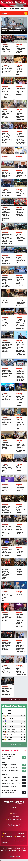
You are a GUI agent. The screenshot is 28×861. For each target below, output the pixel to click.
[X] (11, 825)
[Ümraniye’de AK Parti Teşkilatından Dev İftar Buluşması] (7, 478)
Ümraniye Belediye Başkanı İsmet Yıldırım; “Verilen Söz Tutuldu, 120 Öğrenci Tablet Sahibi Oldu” (21, 138)
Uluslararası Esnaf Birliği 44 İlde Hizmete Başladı (7, 174)
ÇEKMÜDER (19, 158)
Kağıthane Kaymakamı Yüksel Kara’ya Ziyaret (21, 174)
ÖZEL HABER (17, 848)
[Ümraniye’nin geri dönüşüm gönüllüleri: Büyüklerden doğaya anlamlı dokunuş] (7, 335)
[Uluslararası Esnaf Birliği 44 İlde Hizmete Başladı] (7, 164)
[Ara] (2, 6)
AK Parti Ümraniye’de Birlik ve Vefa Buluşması (6, 193)
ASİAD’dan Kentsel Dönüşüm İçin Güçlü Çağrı (6, 49)
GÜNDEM (4, 9)
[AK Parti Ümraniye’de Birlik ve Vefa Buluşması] (7, 183)
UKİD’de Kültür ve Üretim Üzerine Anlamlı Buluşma (7, 115)
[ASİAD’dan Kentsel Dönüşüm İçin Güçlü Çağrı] (7, 39)
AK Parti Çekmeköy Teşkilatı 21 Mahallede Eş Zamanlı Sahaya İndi (20, 115)
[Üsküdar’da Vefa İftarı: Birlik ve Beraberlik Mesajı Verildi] (7, 498)
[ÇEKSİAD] (7, 150)
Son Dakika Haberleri (6, 841)
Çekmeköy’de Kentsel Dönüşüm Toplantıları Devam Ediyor (7, 691)
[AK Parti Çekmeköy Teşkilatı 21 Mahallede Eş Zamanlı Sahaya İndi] (20, 104)
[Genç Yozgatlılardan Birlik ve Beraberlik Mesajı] (20, 39)
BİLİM (24, 850)
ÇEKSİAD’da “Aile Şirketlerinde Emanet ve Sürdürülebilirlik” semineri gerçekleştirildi (21, 647)
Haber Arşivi (20, 841)
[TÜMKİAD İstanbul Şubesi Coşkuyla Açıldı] (7, 311)
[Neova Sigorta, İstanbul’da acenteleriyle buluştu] (20, 183)
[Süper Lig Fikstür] (25, 750)
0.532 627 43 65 (15, 816)
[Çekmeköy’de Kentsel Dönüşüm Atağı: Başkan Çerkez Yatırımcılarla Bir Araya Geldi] (7, 226)
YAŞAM (14, 852)
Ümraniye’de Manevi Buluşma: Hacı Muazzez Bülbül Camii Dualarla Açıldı (21, 670)
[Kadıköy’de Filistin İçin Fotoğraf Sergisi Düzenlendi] (7, 249)
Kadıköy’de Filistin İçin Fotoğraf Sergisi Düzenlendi (6, 260)
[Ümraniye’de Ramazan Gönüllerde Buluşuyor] (20, 562)
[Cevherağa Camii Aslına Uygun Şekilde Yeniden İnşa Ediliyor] (7, 362)
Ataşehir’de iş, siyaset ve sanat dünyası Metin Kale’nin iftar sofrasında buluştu (7, 531)
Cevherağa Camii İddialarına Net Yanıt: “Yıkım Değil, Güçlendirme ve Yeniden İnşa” (6, 215)
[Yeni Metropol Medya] (12, 2)
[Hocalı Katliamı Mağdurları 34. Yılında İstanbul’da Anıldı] (7, 585)
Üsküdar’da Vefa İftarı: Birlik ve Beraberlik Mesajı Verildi (6, 509)
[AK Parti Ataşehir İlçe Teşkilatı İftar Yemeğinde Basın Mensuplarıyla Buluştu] (20, 435)
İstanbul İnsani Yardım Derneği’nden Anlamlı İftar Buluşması (7, 552)
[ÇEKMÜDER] (20, 150)
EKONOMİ (4, 850)
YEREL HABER (19, 9)
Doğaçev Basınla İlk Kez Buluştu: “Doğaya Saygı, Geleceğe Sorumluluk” (7, 282)
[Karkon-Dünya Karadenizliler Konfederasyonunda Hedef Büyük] (7, 59)
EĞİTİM (20, 850)
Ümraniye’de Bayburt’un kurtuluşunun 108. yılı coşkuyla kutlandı (6, 646)
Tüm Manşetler (20, 836)
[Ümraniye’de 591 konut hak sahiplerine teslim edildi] (7, 387)
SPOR (9, 850)
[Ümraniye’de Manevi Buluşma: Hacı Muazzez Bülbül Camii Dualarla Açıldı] (20, 659)
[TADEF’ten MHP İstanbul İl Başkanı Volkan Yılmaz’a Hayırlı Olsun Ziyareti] (7, 81)
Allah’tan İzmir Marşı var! (7, 301)
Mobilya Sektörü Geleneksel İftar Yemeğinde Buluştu (19, 530)
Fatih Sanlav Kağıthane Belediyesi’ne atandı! (6, 422)
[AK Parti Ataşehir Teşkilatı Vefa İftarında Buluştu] (7, 435)
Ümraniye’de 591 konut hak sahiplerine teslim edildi (6, 397)
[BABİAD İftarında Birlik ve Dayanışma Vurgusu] (20, 478)
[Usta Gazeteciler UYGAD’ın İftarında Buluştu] (20, 542)
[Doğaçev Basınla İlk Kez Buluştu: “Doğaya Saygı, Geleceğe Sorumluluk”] (7, 270)
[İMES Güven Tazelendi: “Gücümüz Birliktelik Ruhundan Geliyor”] (20, 59)
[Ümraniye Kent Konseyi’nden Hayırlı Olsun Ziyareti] (20, 293)
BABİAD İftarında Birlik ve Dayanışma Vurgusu (20, 488)
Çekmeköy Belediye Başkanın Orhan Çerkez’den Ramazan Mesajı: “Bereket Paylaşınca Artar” (19, 621)
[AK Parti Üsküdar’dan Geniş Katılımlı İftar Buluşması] (7, 458)
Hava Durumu (8, 833)
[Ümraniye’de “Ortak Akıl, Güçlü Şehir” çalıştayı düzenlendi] (7, 659)
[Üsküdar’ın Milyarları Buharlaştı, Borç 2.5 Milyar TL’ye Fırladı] (20, 226)
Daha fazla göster (14, 699)
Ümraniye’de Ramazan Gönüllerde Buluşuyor (20, 572)
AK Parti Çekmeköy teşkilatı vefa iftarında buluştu (6, 618)
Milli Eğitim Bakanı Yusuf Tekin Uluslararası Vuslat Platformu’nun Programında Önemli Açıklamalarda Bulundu (20, 349)
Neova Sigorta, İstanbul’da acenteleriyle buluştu (21, 193)
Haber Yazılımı (11, 856)
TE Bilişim (18, 856)
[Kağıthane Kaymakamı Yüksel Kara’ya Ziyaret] (20, 164)
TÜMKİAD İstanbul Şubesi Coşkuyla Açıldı (5, 322)
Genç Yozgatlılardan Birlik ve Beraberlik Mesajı (20, 50)
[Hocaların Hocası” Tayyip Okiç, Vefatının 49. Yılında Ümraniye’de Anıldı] (20, 412)
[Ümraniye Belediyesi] (20, 585)
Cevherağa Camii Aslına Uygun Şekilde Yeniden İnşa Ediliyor (7, 373)
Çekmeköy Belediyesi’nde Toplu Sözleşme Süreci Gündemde (20, 281)
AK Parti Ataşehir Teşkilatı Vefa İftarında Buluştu (7, 446)
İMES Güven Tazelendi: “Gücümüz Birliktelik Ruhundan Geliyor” (19, 70)
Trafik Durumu (20, 833)
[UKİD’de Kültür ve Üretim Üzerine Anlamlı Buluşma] (7, 104)
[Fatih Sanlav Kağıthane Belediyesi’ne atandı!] (7, 412)
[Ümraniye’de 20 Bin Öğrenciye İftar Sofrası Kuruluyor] (20, 498)
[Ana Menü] (4, 6)
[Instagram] (14, 825)
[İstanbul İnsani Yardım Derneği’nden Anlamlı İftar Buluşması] (7, 542)
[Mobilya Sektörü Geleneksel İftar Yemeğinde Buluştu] (20, 518)
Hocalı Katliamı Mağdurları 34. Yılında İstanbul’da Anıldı (7, 596)
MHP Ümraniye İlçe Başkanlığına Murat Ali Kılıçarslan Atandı (20, 213)
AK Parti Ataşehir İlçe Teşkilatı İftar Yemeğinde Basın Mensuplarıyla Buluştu (20, 447)
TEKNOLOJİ (15, 850)
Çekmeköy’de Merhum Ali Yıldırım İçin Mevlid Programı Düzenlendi (20, 92)
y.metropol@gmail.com (15, 819)
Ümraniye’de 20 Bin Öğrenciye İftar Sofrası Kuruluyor (21, 509)
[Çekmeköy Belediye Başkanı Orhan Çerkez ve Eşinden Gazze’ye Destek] (7, 562)
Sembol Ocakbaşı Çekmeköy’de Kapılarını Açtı (20, 260)
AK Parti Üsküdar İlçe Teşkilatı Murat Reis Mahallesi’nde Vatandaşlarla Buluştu (7, 137)
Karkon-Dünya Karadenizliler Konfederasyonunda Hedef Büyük (7, 70)
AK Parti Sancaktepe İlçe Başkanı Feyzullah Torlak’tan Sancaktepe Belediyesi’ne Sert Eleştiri (20, 375)
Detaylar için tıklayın (14, 745)
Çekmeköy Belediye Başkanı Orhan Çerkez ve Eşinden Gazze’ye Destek (7, 574)
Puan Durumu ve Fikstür (7, 837)
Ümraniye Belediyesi (19, 593)
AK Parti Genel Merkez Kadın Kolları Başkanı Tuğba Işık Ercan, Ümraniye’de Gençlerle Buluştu (21, 400)
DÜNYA (23, 848)
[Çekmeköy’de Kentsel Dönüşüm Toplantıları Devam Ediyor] (7, 681)
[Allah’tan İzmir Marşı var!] (7, 293)
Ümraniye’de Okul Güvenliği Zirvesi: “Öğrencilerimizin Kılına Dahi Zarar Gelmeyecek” (20, 324)
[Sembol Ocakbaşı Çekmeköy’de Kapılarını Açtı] (20, 249)
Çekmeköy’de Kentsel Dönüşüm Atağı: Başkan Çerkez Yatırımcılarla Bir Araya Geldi (7, 238)
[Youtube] (17, 825)
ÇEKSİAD (5, 158)
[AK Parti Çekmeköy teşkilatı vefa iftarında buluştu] (7, 607)
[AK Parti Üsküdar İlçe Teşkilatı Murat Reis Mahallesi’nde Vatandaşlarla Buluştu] (7, 125)
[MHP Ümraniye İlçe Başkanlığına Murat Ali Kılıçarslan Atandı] (20, 202)
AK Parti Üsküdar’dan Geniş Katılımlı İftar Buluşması (7, 469)
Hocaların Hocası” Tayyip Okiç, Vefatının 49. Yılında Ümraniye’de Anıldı (20, 424)
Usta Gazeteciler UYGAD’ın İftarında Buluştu (19, 552)
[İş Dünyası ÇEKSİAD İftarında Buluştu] (20, 458)
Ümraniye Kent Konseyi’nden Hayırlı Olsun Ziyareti (21, 303)
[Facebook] (8, 825)
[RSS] (20, 825)
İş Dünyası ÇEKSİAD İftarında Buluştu (19, 468)
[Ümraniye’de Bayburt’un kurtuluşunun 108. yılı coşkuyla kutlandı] (7, 634)
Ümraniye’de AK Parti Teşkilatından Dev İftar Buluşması (7, 489)
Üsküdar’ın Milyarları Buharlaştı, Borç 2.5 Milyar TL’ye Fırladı (20, 237)
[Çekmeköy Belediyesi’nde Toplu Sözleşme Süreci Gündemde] (20, 270)
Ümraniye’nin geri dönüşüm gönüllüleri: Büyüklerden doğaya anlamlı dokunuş (7, 347)
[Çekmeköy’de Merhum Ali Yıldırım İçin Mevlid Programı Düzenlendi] (20, 81)
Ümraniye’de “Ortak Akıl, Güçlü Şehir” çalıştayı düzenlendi (6, 670)
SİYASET (11, 9)
